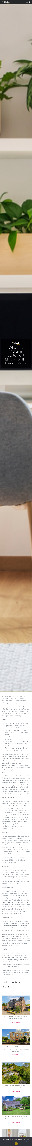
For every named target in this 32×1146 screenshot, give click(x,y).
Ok (16, 1143)
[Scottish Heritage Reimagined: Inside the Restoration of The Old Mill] (16, 1005)
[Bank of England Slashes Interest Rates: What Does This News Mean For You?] (16, 1105)
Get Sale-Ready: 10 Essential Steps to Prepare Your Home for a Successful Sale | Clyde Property (16, 1049)
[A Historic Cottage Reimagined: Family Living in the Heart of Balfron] (16, 1073)
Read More (16, 1022)
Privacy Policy (14, 1141)
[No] (30, 1141)
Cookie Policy (23, 1141)
